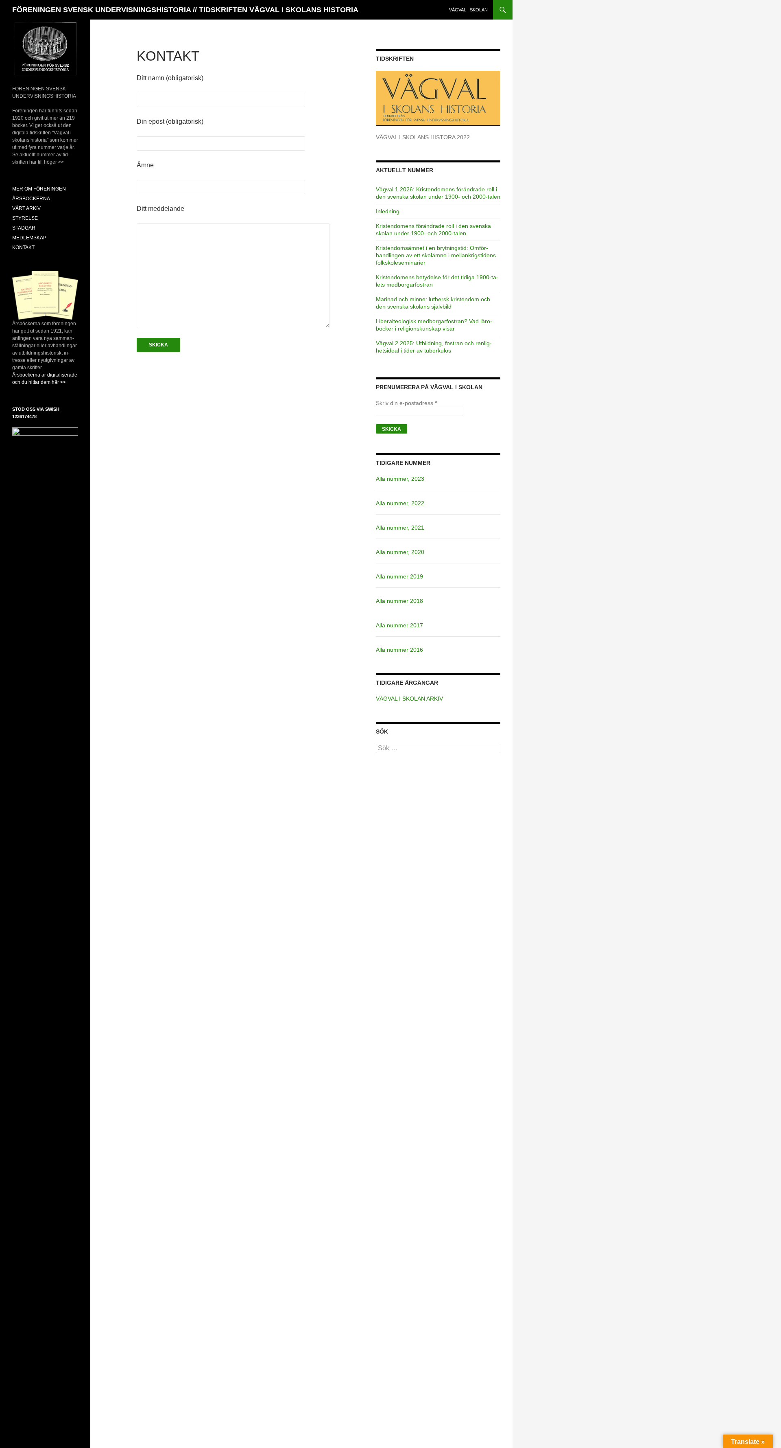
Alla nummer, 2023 (400, 478)
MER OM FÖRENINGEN (39, 189)
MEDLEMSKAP (29, 238)
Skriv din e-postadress (406, 403)
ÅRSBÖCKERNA (31, 199)
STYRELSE (25, 218)
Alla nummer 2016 (399, 649)
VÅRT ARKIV (26, 208)
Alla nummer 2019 (399, 576)
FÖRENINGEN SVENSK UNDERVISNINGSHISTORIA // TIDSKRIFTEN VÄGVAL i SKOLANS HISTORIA (185, 10)
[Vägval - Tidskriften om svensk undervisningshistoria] (438, 98)
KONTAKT (23, 247)
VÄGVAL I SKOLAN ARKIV (409, 698)
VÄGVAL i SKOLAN (468, 9)
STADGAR (23, 228)
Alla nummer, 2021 (400, 527)
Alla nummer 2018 (399, 601)
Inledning (387, 211)
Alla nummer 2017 (399, 625)
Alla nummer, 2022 (400, 503)
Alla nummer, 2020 (400, 552)
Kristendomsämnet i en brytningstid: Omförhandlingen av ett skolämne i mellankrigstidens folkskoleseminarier (436, 255)
